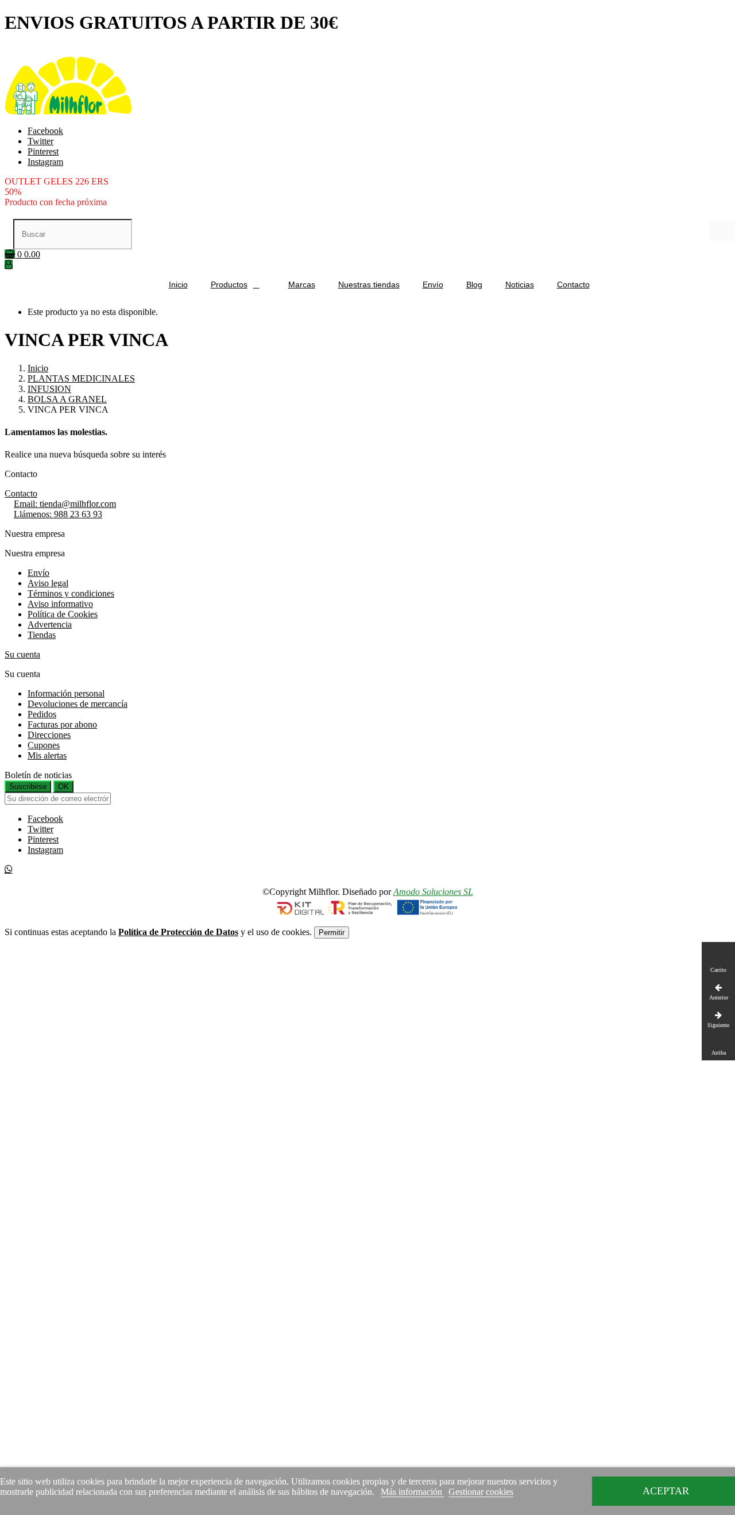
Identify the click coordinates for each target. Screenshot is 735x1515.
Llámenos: (58, 514)
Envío (38, 573)
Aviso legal (48, 583)
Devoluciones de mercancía (77, 704)
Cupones (44, 745)
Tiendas (42, 635)
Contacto (21, 493)
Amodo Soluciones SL (433, 892)
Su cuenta (22, 654)
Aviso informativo (60, 604)
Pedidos (42, 714)
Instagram (45, 162)
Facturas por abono (62, 724)
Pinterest (43, 151)
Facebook (45, 131)
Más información (412, 1492)
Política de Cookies (63, 614)
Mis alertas (47, 755)
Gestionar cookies (480, 1492)
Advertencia (50, 624)
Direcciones (49, 735)
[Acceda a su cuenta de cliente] (9, 265)
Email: (65, 504)
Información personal (66, 693)
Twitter (40, 141)
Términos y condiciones (71, 593)
